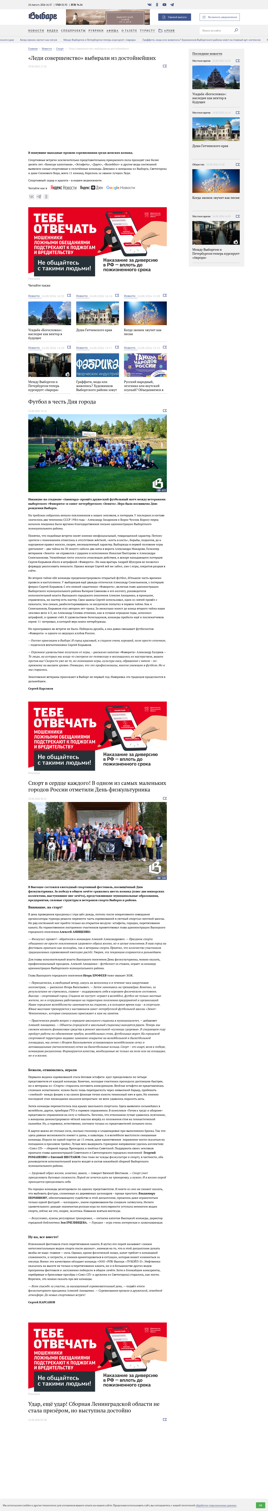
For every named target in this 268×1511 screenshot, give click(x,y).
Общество (198, 164)
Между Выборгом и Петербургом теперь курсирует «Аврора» (83, 39)
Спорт (60, 48)
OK (260, 1505)
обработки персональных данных (216, 1505)
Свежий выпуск (177, 17)
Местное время (201, 60)
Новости (47, 48)
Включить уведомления (222, 17)
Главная (33, 48)
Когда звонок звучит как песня (22, 39)
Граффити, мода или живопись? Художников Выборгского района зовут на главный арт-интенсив (185, 39)
